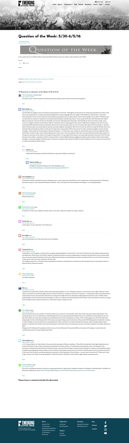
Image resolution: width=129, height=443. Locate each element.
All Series (62, 424)
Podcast (81, 4)
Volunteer (63, 435)
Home (54, 4)
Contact (107, 4)
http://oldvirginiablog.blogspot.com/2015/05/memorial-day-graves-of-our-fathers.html (68, 370)
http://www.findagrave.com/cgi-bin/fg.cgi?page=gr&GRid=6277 (49, 168)
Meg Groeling (26, 274)
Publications (68, 4)
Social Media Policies (48, 430)
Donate (62, 433)
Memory (40, 79)
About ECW (45, 424)
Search (109, 1)
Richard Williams (27, 365)
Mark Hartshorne (27, 193)
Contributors (46, 426)
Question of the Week (47, 79)
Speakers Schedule (83, 424)
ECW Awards (46, 432)
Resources (45, 434)
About (60, 4)
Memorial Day (26, 82)
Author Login (99, 1)
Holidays (35, 79)
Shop (100, 4)
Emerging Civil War (24, 41)
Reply (23, 103)
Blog (75, 4)
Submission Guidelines (49, 428)
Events (95, 4)
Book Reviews (64, 426)
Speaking (88, 4)
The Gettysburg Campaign (30, 95)
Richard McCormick (28, 207)
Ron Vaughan (26, 310)
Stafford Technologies (29, 429)
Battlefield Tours (82, 426)
